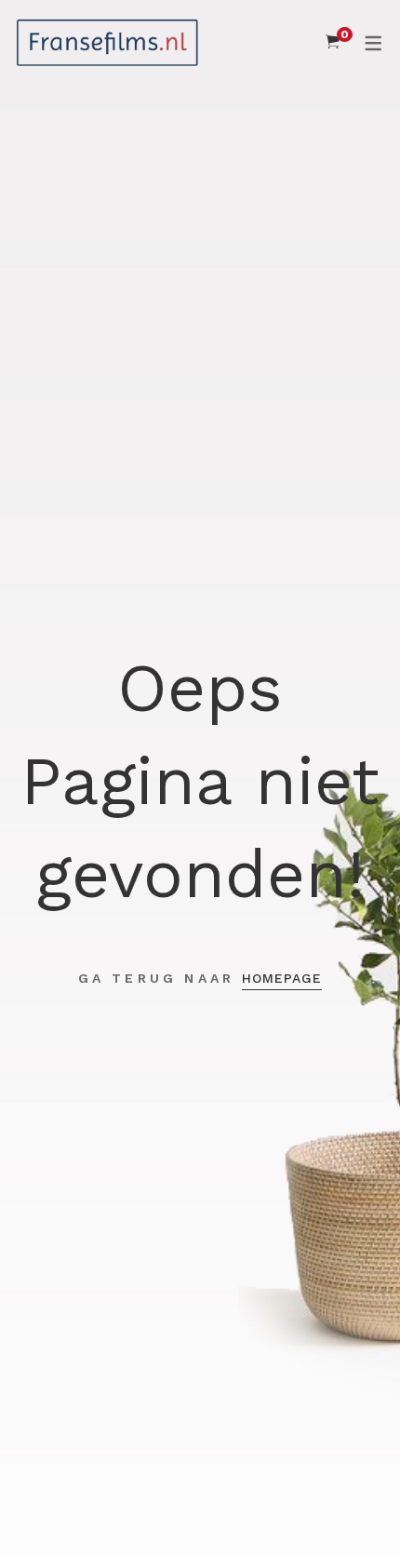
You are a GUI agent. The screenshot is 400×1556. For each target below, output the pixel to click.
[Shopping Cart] (333, 42)
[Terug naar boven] (349, 1505)
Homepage (282, 978)
